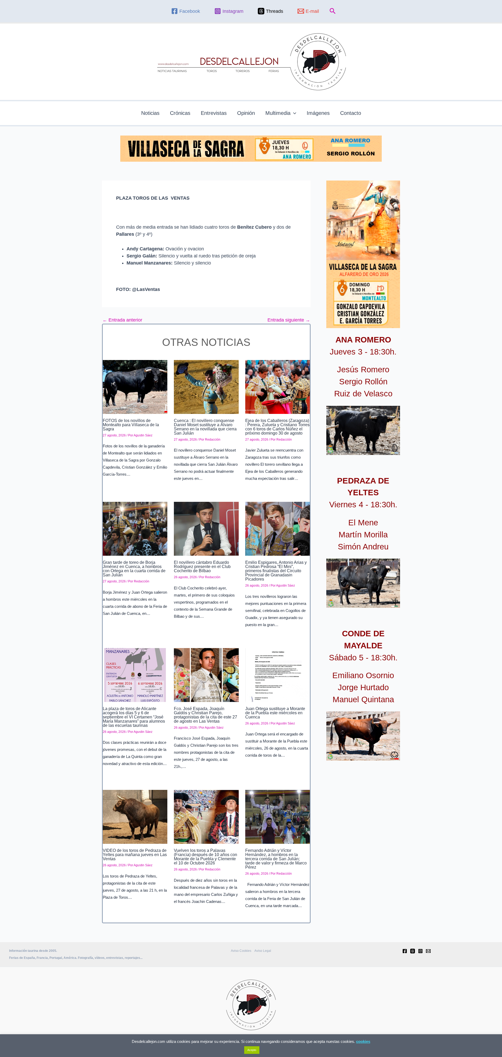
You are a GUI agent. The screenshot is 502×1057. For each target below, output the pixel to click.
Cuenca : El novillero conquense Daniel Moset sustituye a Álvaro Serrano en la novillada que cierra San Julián (205, 426)
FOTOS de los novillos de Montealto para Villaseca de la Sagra (131, 424)
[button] (332, 11)
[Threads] (412, 951)
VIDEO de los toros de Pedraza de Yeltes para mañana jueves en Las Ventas (135, 854)
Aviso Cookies (241, 951)
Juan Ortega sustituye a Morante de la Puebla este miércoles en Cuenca (275, 712)
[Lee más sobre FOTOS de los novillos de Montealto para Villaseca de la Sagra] (135, 386)
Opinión (246, 113)
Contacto (350, 113)
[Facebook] (404, 951)
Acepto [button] (251, 1050)
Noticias (150, 113)
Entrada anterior (122, 320)
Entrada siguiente (288, 320)
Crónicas (180, 113)
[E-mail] (428, 951)
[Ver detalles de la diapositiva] (363, 430)
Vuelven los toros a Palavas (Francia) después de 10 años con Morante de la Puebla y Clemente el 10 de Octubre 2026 (205, 856)
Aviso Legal (262, 951)
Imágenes (318, 113)
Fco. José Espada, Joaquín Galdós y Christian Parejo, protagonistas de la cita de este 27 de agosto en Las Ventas (205, 714)
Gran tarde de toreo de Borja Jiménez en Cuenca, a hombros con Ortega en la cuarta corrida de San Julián (134, 568)
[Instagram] (420, 951)
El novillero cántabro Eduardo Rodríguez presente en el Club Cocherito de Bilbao (202, 566)
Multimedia (277, 113)
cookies (363, 1041)
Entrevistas (214, 113)
